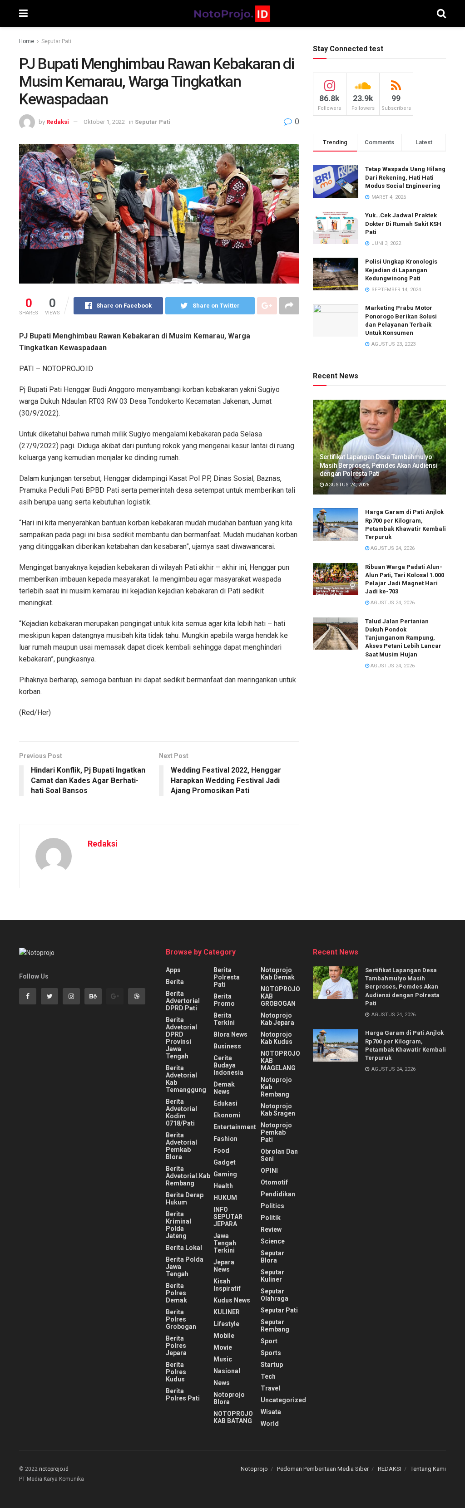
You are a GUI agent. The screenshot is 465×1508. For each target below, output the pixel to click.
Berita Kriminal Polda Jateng (178, 1224)
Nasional (226, 1371)
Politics (272, 1205)
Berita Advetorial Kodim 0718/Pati (181, 1112)
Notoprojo (254, 1468)
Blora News (230, 1034)
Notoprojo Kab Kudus (276, 1038)
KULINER (226, 1312)
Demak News (224, 1088)
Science (273, 1241)
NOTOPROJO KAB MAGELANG (280, 1061)
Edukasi (225, 1103)
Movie (222, 1347)
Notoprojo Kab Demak (278, 973)
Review (271, 1229)
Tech (268, 1376)
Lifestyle (226, 1323)
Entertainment (234, 1127)
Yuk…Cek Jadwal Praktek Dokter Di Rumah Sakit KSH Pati (403, 223)
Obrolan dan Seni (279, 1155)
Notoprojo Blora (229, 1398)
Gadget (224, 1162)
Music (222, 1359)
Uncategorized (283, 1400)
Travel (270, 1388)
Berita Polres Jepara (176, 1345)
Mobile (223, 1335)
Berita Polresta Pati (226, 977)
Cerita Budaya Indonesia (228, 1065)
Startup (272, 1364)
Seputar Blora (272, 1256)
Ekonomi (226, 1115)
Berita (175, 981)
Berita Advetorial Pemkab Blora (181, 1145)
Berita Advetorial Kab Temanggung (186, 1078)
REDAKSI (389, 1468)
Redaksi (57, 121)
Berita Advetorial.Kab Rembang (188, 1176)
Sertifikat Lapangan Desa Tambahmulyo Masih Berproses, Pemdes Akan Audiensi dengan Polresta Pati (379, 465)
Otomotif (274, 1182)
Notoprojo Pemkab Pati (276, 1132)
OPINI (269, 1170)
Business (227, 1046)
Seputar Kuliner (272, 1275)
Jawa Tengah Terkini (224, 1243)
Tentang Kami (428, 1468)
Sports (271, 1352)
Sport (269, 1341)
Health (223, 1186)
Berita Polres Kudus (176, 1372)
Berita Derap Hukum (184, 1198)
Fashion (225, 1138)
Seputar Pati (56, 41)
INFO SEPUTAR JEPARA (227, 1217)
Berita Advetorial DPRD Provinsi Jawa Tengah (181, 1038)
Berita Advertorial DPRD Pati (183, 1001)
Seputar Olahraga (274, 1295)
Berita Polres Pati (183, 1394)
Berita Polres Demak (176, 1293)
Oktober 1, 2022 (104, 121)
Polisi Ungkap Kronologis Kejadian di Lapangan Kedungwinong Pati (401, 269)
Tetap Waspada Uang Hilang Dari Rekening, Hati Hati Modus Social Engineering (405, 177)
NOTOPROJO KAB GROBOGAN (280, 996)
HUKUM (225, 1197)
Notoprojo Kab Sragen (278, 1109)
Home (26, 41)
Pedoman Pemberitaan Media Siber (323, 1468)
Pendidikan (278, 1194)
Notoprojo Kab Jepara (277, 1019)
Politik (271, 1217)
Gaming (225, 1174)
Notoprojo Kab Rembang (276, 1087)
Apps (173, 970)
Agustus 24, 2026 (346, 485)
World (270, 1423)
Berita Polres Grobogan (181, 1319)
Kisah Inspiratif (227, 1285)
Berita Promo (224, 1000)
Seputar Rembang (275, 1325)
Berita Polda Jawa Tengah (184, 1267)
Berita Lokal (184, 1247)
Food (221, 1150)
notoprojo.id (54, 1469)
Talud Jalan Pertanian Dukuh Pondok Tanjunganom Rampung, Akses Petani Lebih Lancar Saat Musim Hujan (403, 638)
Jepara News (223, 1265)
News (221, 1382)
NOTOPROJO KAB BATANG (233, 1417)
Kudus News (231, 1300)
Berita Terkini (224, 1019)
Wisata (271, 1411)
